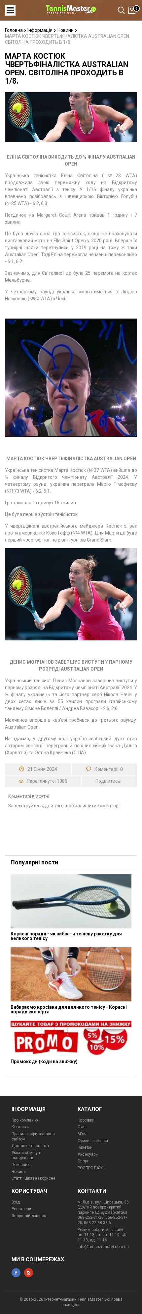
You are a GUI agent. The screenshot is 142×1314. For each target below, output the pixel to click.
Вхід (16, 1202)
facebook (16, 1272)
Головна (14, 30)
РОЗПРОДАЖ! (91, 1168)
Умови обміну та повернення (27, 1155)
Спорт (83, 1161)
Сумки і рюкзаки (93, 1140)
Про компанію (25, 1120)
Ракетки (85, 1147)
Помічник (20, 1164)
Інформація (40, 30)
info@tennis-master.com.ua (103, 1246)
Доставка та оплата (30, 1145)
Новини (66, 30)
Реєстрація (22, 1208)
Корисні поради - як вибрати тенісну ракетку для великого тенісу (66, 936)
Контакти (20, 1127)
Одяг (82, 1127)
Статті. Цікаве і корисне (33, 1178)
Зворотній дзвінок (29, 1215)
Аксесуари (88, 1154)
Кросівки (86, 1120)
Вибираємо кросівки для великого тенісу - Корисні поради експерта (69, 1009)
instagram (28, 1272)
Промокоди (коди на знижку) (44, 1061)
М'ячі (83, 1134)
